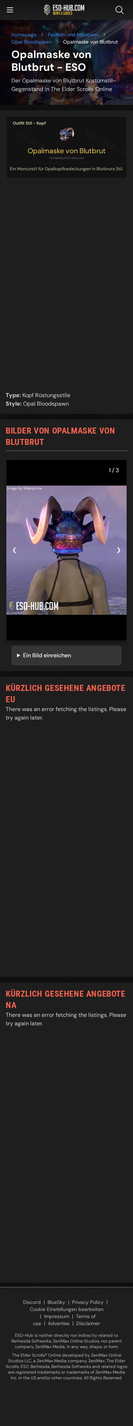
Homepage (24, 35)
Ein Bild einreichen (47, 655)
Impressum (56, 1316)
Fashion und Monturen (73, 35)
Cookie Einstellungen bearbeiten (67, 1309)
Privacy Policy (88, 1302)
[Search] (121, 10)
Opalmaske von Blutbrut (67, 150)
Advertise (59, 1323)
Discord (32, 1302)
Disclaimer (88, 1323)
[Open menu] (10, 10)
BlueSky (56, 1302)
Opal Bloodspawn (31, 42)
